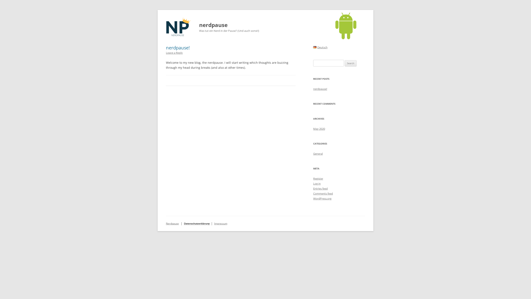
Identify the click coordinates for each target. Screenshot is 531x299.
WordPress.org (322, 198)
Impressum (220, 223)
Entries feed (320, 188)
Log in (317, 183)
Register (318, 178)
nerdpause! (178, 47)
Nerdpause (172, 223)
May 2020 (319, 129)
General (318, 154)
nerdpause (213, 25)
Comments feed (323, 193)
